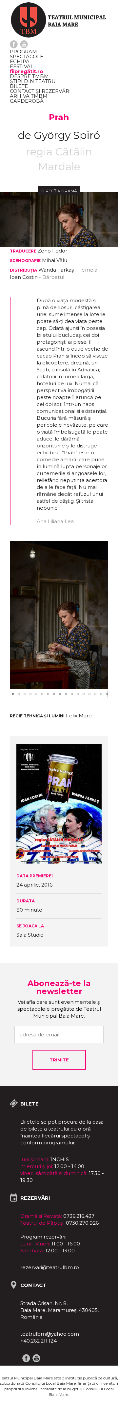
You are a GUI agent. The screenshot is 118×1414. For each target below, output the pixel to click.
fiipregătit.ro (26, 71)
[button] (102, 547)
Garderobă (27, 101)
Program (23, 51)
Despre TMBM (29, 76)
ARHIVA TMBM (29, 96)
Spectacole (26, 56)
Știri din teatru (33, 81)
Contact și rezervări (40, 91)
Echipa (20, 61)
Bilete (19, 86)
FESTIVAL (21, 66)
